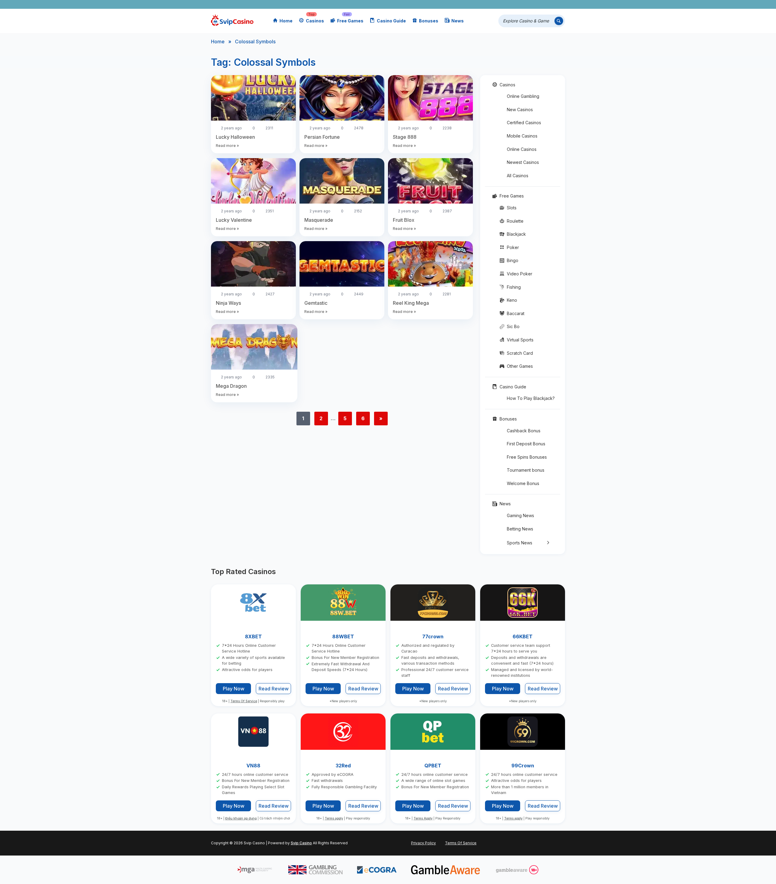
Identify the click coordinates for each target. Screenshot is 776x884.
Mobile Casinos (522, 135)
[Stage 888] (430, 98)
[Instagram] (532, 4)
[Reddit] (550, 4)
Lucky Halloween (235, 137)
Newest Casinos (523, 162)
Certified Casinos (524, 122)
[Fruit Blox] (430, 181)
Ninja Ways (228, 303)
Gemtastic (315, 303)
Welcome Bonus (523, 483)
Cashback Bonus (523, 430)
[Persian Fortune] (341, 98)
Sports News (519, 542)
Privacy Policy (423, 843)
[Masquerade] (341, 181)
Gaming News (520, 515)
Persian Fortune (322, 137)
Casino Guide (391, 20)
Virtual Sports (520, 339)
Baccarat (515, 313)
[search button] (558, 21)
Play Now (233, 689)
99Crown (522, 766)
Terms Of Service (243, 701)
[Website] (559, 4)
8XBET (253, 636)
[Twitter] (515, 4)
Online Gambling (523, 96)
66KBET (523, 636)
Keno (512, 300)
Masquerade (318, 220)
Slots (512, 207)
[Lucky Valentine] (253, 181)
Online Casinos (522, 149)
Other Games (520, 366)
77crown (432, 636)
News (457, 20)
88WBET (343, 636)
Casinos (315, 20)
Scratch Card (520, 353)
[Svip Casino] (232, 21)
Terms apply (334, 819)
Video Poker (519, 273)
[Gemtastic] (341, 264)
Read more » (227, 145)
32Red (343, 766)
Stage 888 (404, 137)
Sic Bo (513, 326)
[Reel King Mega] (430, 264)
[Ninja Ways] (253, 264)
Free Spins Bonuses (527, 457)
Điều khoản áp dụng (241, 819)
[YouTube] (524, 4)
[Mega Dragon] (254, 347)
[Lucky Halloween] (253, 98)
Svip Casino (301, 843)
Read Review (274, 689)
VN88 (253, 766)
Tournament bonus (525, 470)
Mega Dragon (231, 386)
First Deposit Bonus (526, 443)
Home (286, 20)
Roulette (515, 221)
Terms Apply (423, 819)
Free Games (350, 20)
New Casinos (520, 109)
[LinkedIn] (541, 4)
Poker (513, 247)
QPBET (432, 766)
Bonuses (428, 20)
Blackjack (516, 234)
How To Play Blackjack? (531, 398)
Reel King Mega (411, 303)
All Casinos (517, 175)
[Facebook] (506, 4)
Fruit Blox (403, 220)
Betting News (520, 528)
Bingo (512, 260)
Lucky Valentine (234, 220)
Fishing (514, 287)
